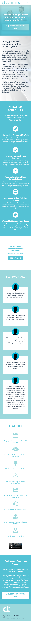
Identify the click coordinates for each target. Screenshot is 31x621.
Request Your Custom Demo (15, 27)
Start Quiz (15, 258)
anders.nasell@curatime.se (15, 618)
